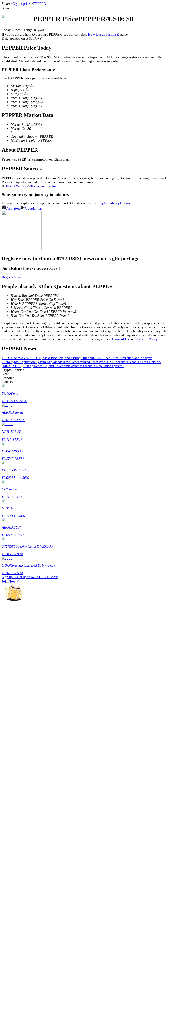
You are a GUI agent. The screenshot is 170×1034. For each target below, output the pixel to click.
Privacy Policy (147, 339)
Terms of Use (121, 339)
